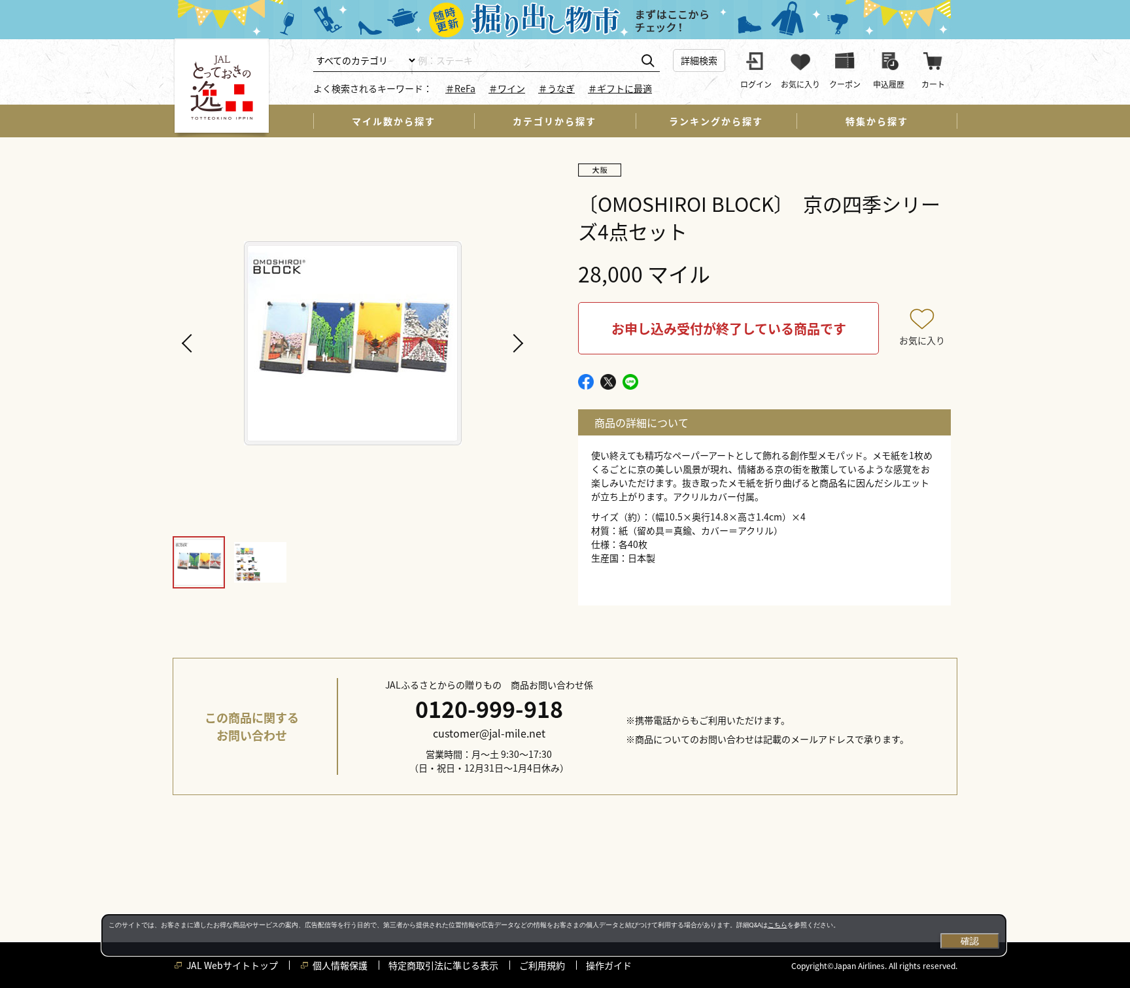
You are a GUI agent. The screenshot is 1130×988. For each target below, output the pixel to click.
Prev (189, 343)
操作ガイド (609, 965)
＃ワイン (506, 88)
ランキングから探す (716, 121)
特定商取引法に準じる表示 (443, 965)
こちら (777, 924)
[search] (648, 61)
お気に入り (922, 340)
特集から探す (877, 121)
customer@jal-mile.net (489, 733)
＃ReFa (460, 88)
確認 (970, 941)
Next (516, 343)
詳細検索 (699, 60)
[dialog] (554, 935)
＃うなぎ (556, 88)
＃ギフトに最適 (620, 88)
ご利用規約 (542, 965)
